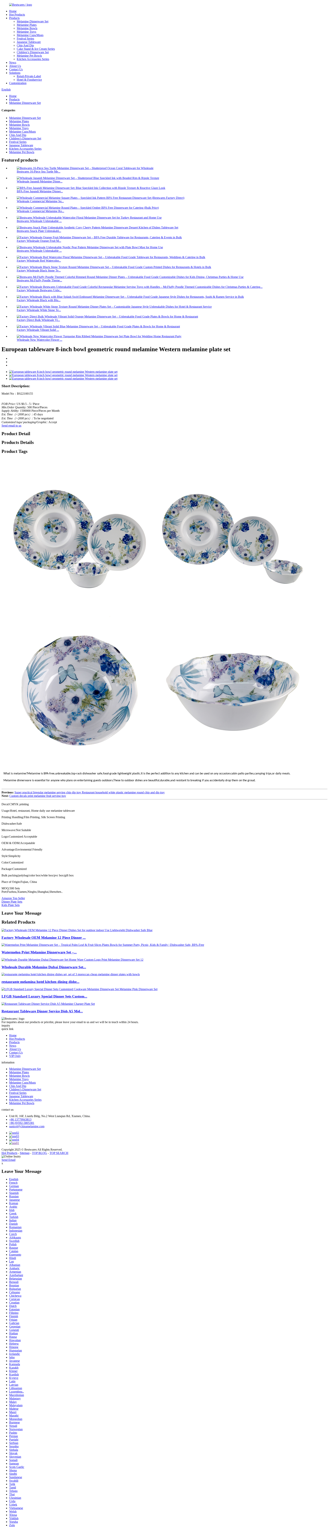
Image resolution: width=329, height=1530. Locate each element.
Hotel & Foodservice (29, 79)
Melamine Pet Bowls (29, 55)
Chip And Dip (25, 45)
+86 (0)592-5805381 (21, 1123)
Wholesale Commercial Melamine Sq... (40, 201)
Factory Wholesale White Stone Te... (39, 310)
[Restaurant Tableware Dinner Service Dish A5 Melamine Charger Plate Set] (48, 1003)
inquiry (6, 1025)
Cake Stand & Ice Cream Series (36, 48)
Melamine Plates (27, 24)
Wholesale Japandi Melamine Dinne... (39, 181)
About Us (15, 66)
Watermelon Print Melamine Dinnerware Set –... (39, 952)
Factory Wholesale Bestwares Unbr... (39, 290)
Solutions (14, 72)
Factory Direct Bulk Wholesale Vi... (38, 320)
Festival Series (25, 38)
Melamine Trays (26, 31)
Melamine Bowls (27, 28)
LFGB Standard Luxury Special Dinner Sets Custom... (44, 996)
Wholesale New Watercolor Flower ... (39, 339)
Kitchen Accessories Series (33, 59)
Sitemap (25, 1153)
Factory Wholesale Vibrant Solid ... (38, 329)
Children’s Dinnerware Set (33, 52)
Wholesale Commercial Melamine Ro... (40, 211)
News (12, 62)
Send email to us (11, 425)
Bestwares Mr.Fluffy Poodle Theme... (39, 280)
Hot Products (17, 14)
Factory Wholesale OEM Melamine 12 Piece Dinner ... (44, 938)
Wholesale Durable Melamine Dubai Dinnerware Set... (44, 967)
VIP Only (15, 1056)
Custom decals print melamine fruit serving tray (37, 795)
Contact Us (16, 69)
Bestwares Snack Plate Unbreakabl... (39, 231)
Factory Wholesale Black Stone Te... (39, 270)
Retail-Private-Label (29, 76)
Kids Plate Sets (11, 905)
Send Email (8, 1159)
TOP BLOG (39, 1153)
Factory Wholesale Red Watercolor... (39, 260)
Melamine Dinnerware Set (32, 21)
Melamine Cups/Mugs (30, 35)
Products (14, 18)
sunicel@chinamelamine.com (26, 1126)
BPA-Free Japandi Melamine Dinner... (40, 191)
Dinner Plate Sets (12, 901)
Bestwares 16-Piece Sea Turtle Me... (38, 171)
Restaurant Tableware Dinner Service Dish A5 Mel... (42, 1011)
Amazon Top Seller (13, 898)
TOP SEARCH (59, 1153)
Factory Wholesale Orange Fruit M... (39, 240)
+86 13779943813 (20, 1119)
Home (13, 11)
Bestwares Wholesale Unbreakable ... (39, 221)
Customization (17, 83)
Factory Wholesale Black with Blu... (39, 300)
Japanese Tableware (29, 42)
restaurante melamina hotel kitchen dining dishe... (40, 982)
